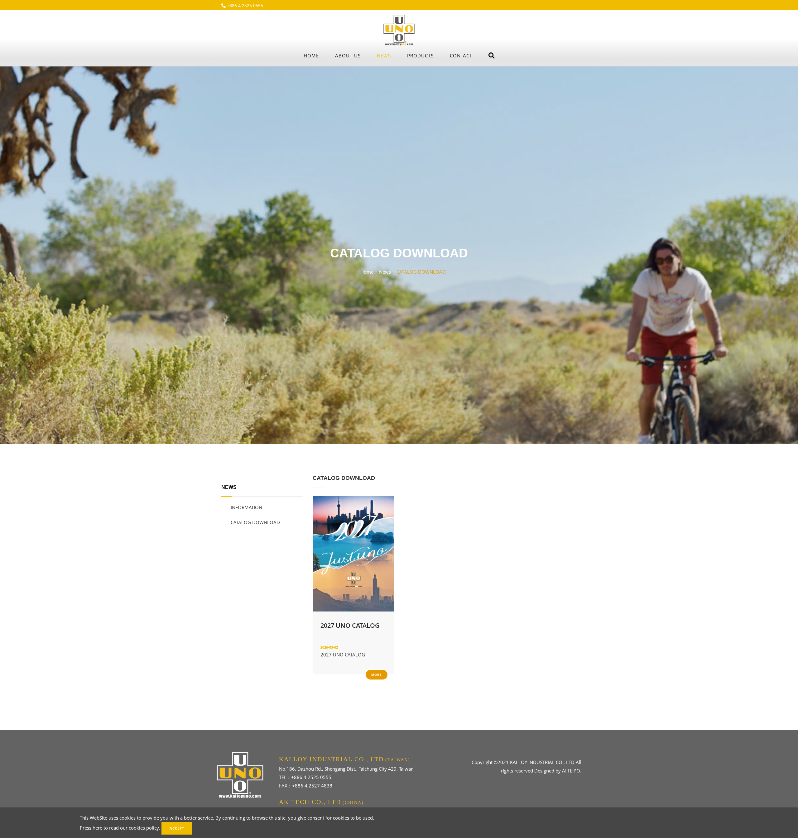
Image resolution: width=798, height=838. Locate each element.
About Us (348, 55)
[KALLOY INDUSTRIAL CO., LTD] (399, 30)
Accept (177, 828)
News (384, 55)
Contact (461, 55)
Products (420, 55)
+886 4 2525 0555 (244, 5)
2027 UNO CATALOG (350, 625)
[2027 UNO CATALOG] (353, 553)
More (376, 674)
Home (311, 55)
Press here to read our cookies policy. (120, 828)
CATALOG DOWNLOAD (255, 522)
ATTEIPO (571, 770)
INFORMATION (246, 507)
